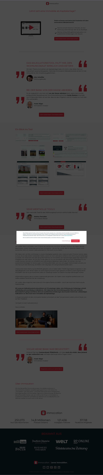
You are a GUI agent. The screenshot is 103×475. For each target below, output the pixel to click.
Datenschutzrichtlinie (68, 235)
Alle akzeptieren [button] (75, 240)
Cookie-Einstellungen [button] (66, 240)
